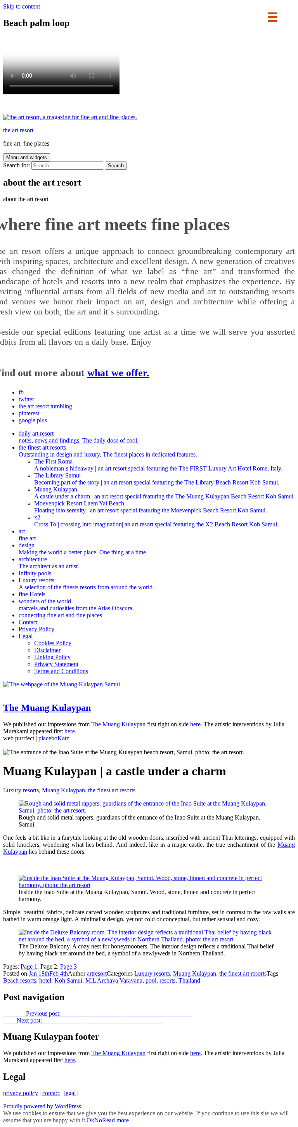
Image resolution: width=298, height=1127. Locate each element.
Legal (26, 636)
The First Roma (158, 465)
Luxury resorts (86, 583)
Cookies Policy (52, 643)
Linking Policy (52, 657)
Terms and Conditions (61, 671)
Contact (28, 622)
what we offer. (118, 373)
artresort (97, 973)
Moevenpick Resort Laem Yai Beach (150, 507)
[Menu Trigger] (272, 16)
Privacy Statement (56, 664)
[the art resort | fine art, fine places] (70, 117)
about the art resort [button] (26, 199)
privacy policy (20, 1093)
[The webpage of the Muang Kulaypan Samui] (61, 684)
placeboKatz (53, 738)
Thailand (189, 980)
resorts (167, 980)
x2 (156, 521)
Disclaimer (47, 650)
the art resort (18, 130)
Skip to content (21, 6)
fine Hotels (32, 594)
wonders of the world (76, 604)
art (27, 535)
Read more (115, 1120)
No (98, 1120)
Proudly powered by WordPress (42, 1106)
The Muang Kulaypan (118, 724)
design (83, 549)
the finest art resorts (108, 451)
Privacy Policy (36, 629)
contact (51, 1093)
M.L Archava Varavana (113, 980)
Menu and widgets (26, 157)
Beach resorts (19, 980)
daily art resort (79, 437)
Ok (90, 1120)
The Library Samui (156, 479)
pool (151, 980)
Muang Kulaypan (164, 493)
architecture (49, 563)
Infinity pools (35, 573)
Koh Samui (68, 980)
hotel (45, 980)
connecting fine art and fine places (60, 615)
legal (70, 1093)
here (195, 724)
